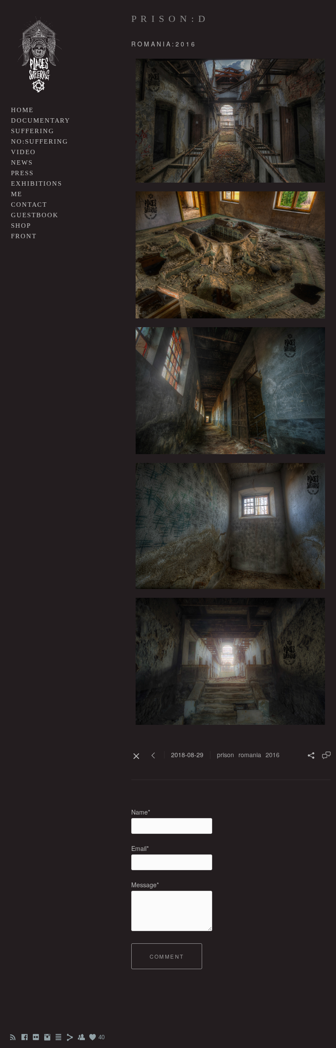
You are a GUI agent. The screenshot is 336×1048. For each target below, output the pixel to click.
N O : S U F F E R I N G (39, 141)
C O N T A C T (28, 204)
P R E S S (21, 172)
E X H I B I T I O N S (36, 183)
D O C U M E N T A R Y (40, 120)
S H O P (20, 225)
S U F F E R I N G (32, 130)
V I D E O (23, 151)
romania (249, 754)
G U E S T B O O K (34, 215)
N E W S (21, 162)
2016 (273, 754)
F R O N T (23, 236)
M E (16, 194)
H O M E (21, 109)
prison (225, 754)
